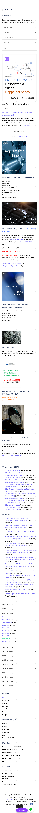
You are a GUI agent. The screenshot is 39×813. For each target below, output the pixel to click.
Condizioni (5, 729)
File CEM (5, 779)
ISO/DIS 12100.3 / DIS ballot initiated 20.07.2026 (19, 532)
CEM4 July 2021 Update (12, 505)
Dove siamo (6, 712)
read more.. (27, 125)
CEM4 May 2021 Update (12, 509)
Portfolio (5, 706)
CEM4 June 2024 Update (13, 477)
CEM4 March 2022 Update (13, 503)
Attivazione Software (9, 785)
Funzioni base (7, 773)
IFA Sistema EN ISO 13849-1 (11, 755)
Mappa (4, 715)
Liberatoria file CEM (8, 738)
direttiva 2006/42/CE (17, 240)
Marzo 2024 (6, 636)
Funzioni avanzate (8, 776)
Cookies (5, 726)
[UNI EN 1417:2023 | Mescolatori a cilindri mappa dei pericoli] (19, 78)
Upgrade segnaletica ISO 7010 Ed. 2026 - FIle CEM (20, 594)
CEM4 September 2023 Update (14, 482)
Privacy (4, 724)
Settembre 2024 (7, 622)
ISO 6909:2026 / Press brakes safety (16, 546)
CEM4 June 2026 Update (13, 471)
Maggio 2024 (6, 630)
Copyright (5, 732)
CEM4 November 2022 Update (14, 500)
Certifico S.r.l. (10, 799)
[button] (31, 809)
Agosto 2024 (6, 625)
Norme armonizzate (9, 753)
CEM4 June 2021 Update (13, 507)
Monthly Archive (23, 136)
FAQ (3, 761)
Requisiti (5, 782)
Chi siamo (5, 700)
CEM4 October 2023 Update (14, 480)
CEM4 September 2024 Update (14, 475)
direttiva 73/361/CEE (26, 242)
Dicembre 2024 (7, 617)
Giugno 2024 (6, 628)
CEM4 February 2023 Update (14, 498)
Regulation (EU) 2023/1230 (11, 266)
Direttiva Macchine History (11, 758)
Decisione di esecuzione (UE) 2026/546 (17, 589)
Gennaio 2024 (6, 641)
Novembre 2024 (7, 620)
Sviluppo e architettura (10, 770)
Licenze (4, 735)
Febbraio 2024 (7, 639)
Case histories (7, 709)
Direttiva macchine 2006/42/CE (11, 455)
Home (4, 697)
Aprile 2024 (6, 633)
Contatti (5, 703)
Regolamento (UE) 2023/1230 (12, 264)
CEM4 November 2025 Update (14, 473)
